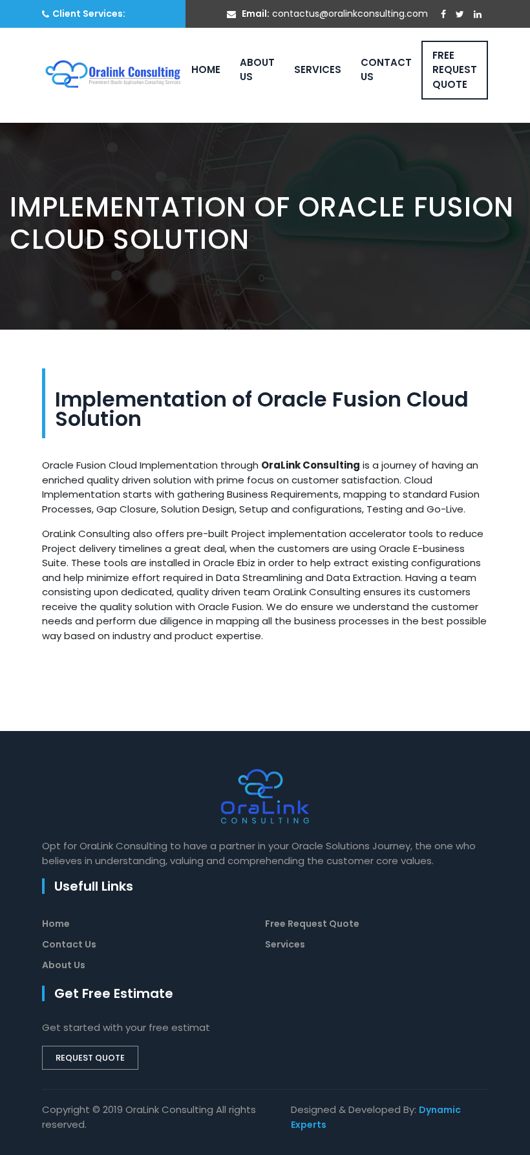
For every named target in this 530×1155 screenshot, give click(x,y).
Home (205, 69)
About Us (257, 70)
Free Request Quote (454, 69)
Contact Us (386, 70)
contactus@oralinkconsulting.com (350, 13)
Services (317, 69)
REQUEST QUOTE (90, 1058)
